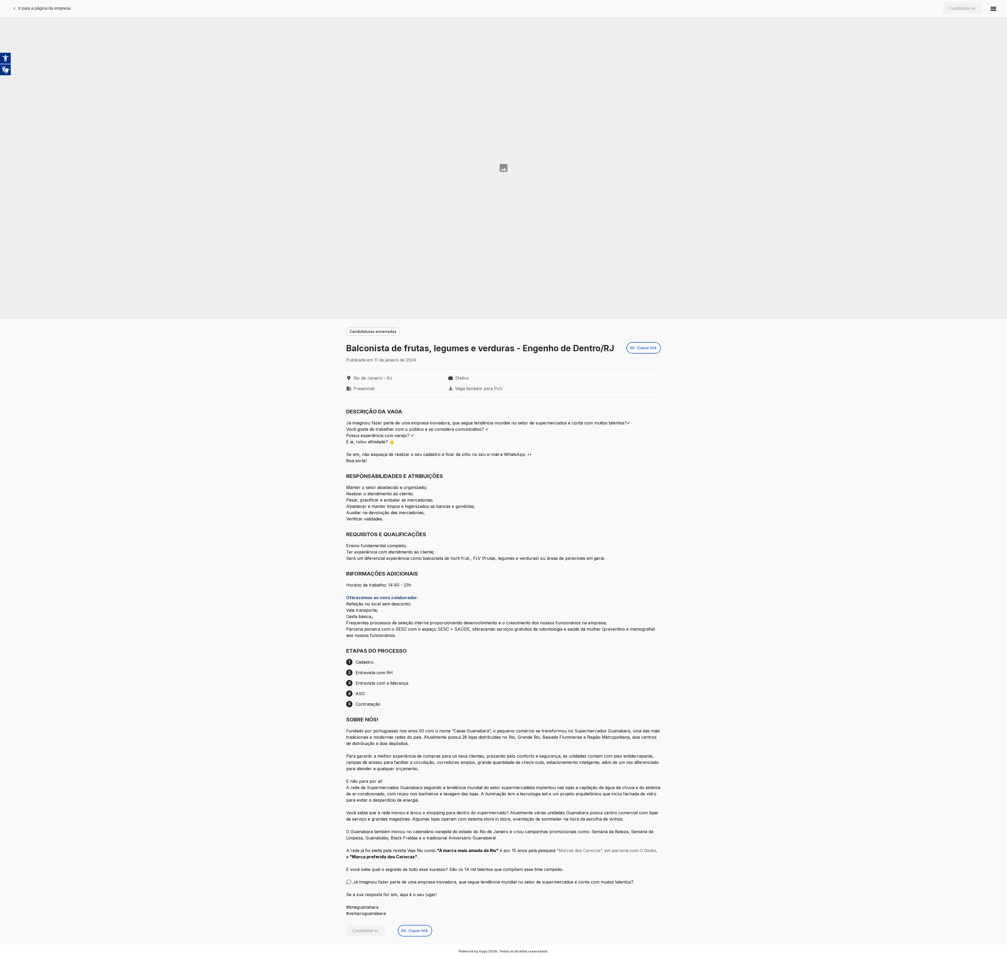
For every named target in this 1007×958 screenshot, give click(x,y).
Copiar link (647, 347)
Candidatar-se (962, 8)
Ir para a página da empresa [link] (44, 8)
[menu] (993, 8)
